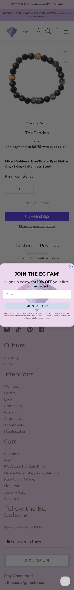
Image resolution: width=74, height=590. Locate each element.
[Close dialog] (71, 266)
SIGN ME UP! (37, 306)
